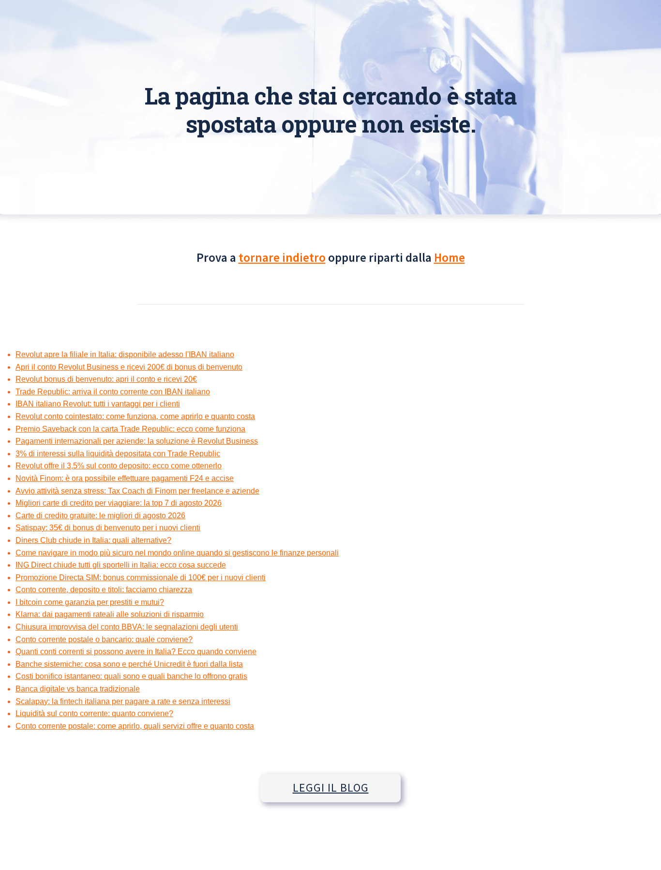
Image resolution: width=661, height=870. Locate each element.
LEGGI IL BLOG (331, 787)
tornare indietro (282, 257)
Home (449, 257)
